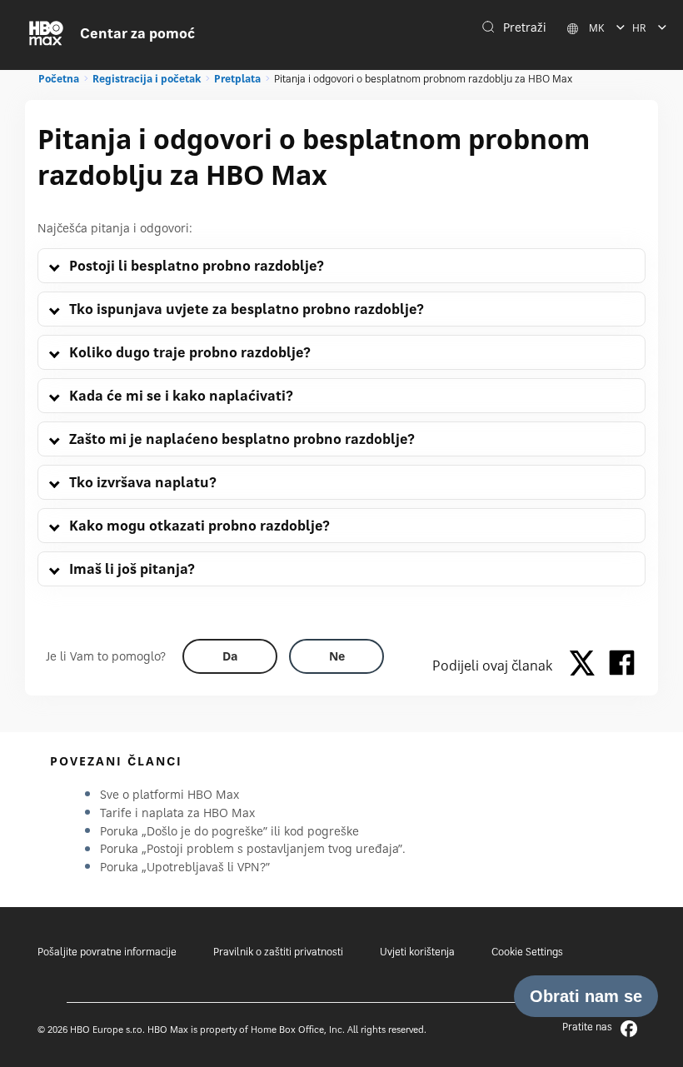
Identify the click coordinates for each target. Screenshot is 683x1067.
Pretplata (237, 79)
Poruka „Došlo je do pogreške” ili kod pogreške (229, 831)
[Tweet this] (586, 665)
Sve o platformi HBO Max (169, 794)
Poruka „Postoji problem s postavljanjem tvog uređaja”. (253, 848)
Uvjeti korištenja (417, 952)
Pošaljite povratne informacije (107, 952)
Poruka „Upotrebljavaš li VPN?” (185, 867)
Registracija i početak (146, 79)
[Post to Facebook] (621, 665)
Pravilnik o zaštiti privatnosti (278, 952)
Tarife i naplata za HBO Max (177, 812)
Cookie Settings (527, 952)
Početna (58, 79)
